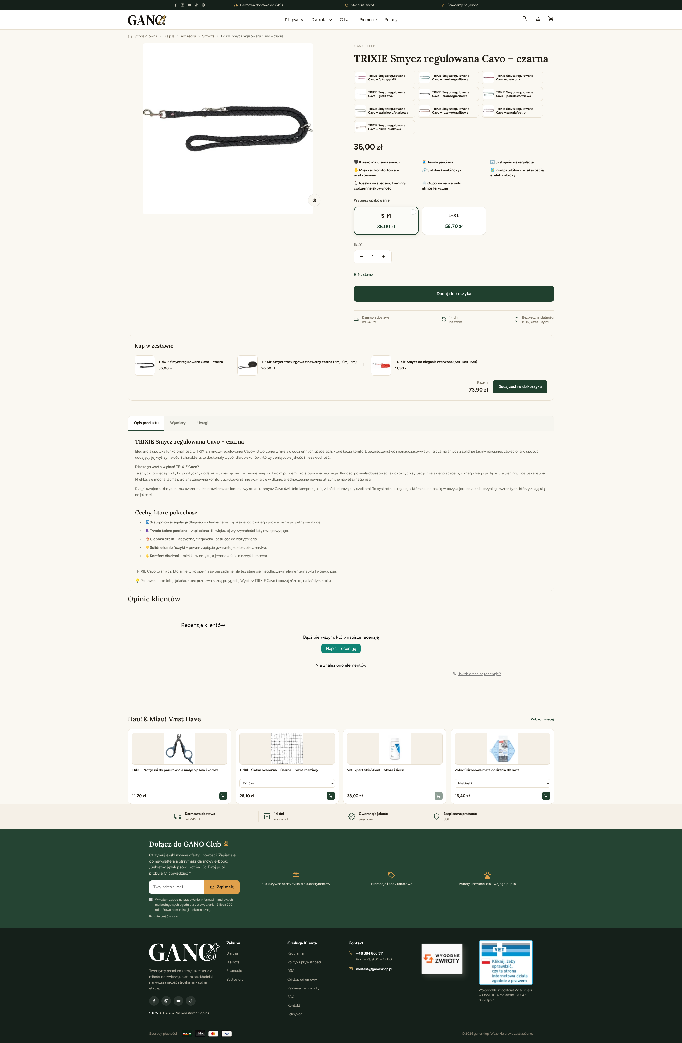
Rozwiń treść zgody (163, 916)
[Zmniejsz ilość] (362, 256)
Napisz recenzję (341, 648)
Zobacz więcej (542, 719)
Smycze (208, 36)
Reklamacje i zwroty (303, 988)
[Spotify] (203, 5)
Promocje (368, 19)
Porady (391, 19)
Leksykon (295, 1014)
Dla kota (319, 19)
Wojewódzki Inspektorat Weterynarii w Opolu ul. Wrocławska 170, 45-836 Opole (505, 995)
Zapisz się (222, 887)
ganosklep (364, 46)
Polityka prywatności (304, 962)
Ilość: (359, 244)
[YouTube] (189, 5)
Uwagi (202, 423)
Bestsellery (234, 979)
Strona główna (145, 36)
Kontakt (293, 1005)
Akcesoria (188, 36)
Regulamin (295, 953)
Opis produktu (146, 423)
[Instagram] (182, 5)
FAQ (291, 996)
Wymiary (178, 423)
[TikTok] (196, 5)
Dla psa (291, 19)
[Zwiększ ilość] (383, 256)
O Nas (345, 19)
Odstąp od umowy (302, 979)
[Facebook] (175, 5)
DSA (290, 970)
